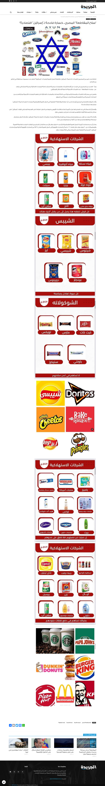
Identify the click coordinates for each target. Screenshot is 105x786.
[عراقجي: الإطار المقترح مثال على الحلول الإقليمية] (41, 743)
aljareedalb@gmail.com (56, 778)
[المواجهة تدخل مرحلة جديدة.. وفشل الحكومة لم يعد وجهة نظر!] (86, 743)
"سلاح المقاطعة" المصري (86, 722)
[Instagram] (14, 1)
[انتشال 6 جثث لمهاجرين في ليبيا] (18, 743)
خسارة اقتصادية (70, 722)
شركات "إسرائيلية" (61, 722)
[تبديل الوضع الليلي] (4, 782)
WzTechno (14, 785)
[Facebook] (16, 1)
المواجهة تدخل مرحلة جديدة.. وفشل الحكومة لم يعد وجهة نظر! (87, 752)
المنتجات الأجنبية (77, 722)
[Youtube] (10, 1)
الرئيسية (94, 16)
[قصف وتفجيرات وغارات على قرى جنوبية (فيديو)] (64, 743)
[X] (11, 1)
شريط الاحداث (89, 16)
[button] (11, 12)
